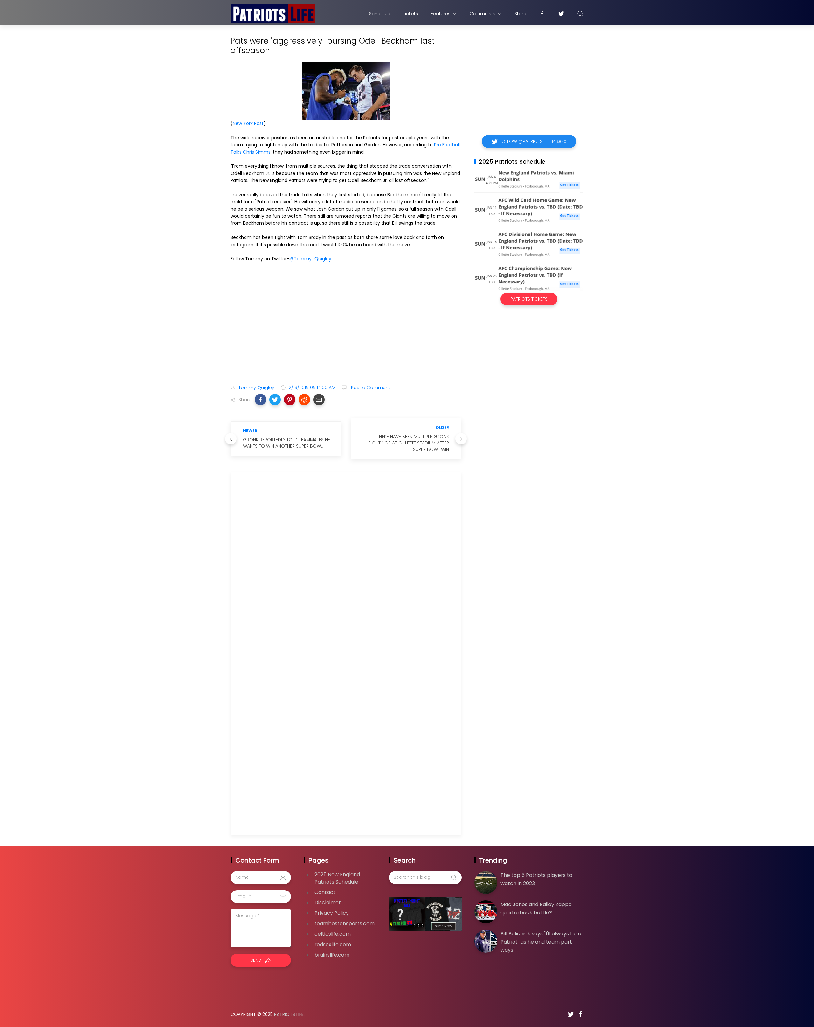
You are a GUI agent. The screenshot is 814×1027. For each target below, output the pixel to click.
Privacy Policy (331, 913)
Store (520, 13)
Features (441, 13)
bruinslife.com (331, 955)
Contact (324, 892)
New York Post (248, 123)
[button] (260, 399)
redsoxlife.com (332, 944)
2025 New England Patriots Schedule (337, 878)
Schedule (379, 13)
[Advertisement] (346, 329)
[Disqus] (346, 568)
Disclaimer (327, 902)
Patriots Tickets (529, 299)
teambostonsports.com (344, 923)
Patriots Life (289, 1014)
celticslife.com (332, 934)
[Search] (580, 13)
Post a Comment (370, 387)
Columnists (482, 13)
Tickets (410, 13)
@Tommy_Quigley (310, 258)
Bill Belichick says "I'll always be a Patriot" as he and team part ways (540, 942)
